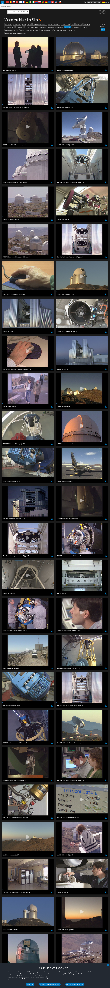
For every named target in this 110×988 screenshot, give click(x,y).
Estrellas (71, 30)
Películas (19, 27)
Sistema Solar (45, 30)
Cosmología (65, 24)
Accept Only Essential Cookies (50, 984)
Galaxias (43, 27)
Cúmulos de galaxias (55, 27)
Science (89, 2)
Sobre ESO (16, 24)
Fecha (103, 29)
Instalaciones (10, 30)
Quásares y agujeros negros (27, 30)
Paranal (85, 27)
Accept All (30, 984)
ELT (73, 24)
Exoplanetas (9, 27)
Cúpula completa (31, 27)
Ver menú (7, 7)
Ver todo (8, 24)
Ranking (102, 27)
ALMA (24, 24)
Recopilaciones (53, 24)
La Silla (67, 27)
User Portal (97, 2)
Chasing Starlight (39, 24)
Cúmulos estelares (59, 30)
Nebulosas (76, 27)
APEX (29, 24)
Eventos (87, 24)
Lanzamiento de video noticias (15, 33)
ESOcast (79, 24)
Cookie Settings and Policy (74, 984)
